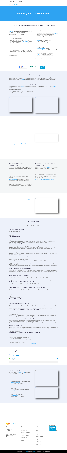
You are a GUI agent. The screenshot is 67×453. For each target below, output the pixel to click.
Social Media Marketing (25, 435)
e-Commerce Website (24, 430)
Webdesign (27, 4)
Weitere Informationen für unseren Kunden (16, 132)
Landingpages (38, 4)
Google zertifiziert (20, 384)
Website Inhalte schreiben (25, 432)
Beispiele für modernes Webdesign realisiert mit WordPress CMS (45, 179)
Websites (28, 199)
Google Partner (21, 79)
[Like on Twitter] (16, 359)
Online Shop (39, 48)
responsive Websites (27, 181)
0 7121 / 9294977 (12, 1)
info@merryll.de (10, 435)
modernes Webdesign (24, 41)
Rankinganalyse (39, 36)
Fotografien (38, 40)
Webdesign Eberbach (39, 439)
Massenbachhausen (45, 77)
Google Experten (22, 372)
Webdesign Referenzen (45, 4)
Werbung (22, 86)
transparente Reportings (14, 395)
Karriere (51, 4)
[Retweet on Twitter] (14, 359)
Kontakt (54, 4)
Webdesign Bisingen (39, 434)
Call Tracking (40, 54)
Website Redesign (24, 437)
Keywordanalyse (39, 42)
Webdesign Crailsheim (39, 436)
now (14, 358)
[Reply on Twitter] (12, 359)
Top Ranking (21, 49)
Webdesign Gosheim (39, 441)
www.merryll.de (9, 436)
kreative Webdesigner (14, 390)
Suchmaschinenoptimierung (43, 49)
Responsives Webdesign (13, 179)
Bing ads (27, 384)
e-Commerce (33, 4)
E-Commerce (43, 48)
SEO (37, 49)
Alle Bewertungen (33, 343)
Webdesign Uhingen (39, 444)
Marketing (47, 80)
